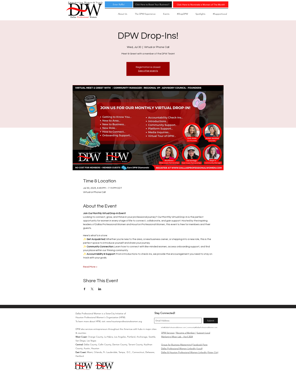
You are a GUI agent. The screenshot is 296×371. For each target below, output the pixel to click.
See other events (148, 71)
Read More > (90, 267)
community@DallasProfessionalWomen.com (202, 327)
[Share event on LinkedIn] (99, 289)
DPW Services (168, 332)
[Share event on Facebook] (84, 289)
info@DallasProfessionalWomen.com (173, 327)
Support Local (203, 332)
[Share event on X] (92, 289)
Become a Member (185, 332)
